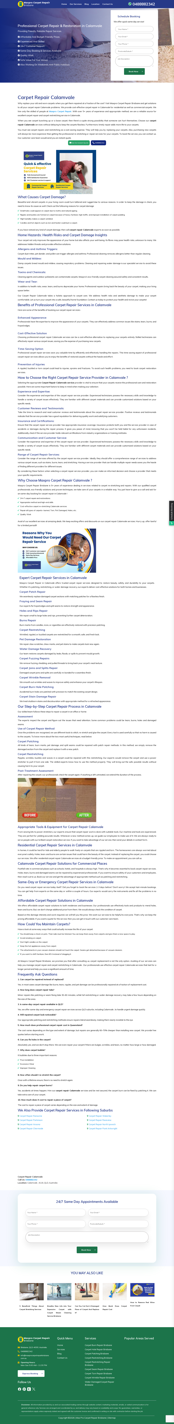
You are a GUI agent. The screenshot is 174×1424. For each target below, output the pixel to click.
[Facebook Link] (19, 1389)
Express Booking (30, 1373)
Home (64, 4)
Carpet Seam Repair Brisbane (99, 1369)
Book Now (133, 71)
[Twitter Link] (34, 1389)
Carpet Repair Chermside (31, 1128)
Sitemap (112, 1418)
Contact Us (107, 4)
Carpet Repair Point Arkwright (103, 1128)
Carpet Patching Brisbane (97, 1353)
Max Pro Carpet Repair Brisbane (91, 1418)
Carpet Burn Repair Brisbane (98, 1345)
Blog (87, 4)
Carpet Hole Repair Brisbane (98, 1349)
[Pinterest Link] (24, 1389)
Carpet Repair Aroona (30, 1124)
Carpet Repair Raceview (100, 1120)
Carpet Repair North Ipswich (102, 1124)
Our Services (76, 4)
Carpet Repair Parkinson (31, 1120)
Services (61, 1349)
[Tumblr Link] (29, 1389)
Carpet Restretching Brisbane (98, 1358)
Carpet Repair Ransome (31, 1116)
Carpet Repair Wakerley (100, 1116)
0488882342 (143, 4)
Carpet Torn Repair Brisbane (98, 1373)
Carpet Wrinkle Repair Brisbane (100, 1377)
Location (95, 4)
